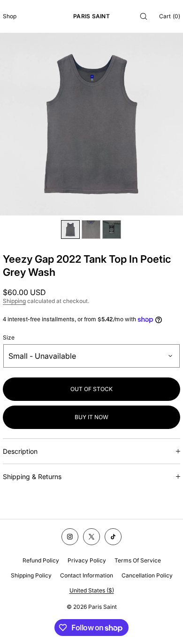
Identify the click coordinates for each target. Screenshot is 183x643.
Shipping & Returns (32, 476)
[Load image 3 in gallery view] (111, 229)
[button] (143, 16)
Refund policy (41, 560)
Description (20, 451)
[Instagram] (70, 536)
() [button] (169, 16)
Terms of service (137, 560)
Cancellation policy (147, 575)
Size (9, 337)
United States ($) (91, 590)
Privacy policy (87, 560)
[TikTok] (113, 536)
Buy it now (91, 417)
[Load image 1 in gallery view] (70, 229)
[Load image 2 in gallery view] (91, 229)
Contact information (86, 575)
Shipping (14, 300)
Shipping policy (31, 575)
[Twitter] (91, 536)
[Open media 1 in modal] (91, 124)
